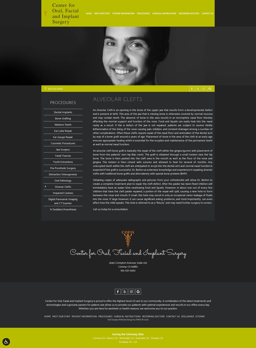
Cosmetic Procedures (63, 143)
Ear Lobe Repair (63, 130)
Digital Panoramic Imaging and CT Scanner (62, 201)
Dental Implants (63, 112)
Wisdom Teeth (63, 124)
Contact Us (207, 13)
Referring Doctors (189, 13)
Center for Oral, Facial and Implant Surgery (65, 13)
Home (89, 13)
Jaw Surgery (63, 149)
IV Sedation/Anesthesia (63, 209)
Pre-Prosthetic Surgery (63, 167)
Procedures (143, 13)
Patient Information (123, 13)
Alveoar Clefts (63, 186)
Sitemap (200, 316)
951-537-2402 (128, 270)
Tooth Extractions (63, 161)
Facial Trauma (63, 155)
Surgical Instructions (164, 13)
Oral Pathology (63, 180)
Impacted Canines (63, 192)
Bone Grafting (63, 118)
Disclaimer (187, 316)
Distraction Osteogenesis (63, 174)
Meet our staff (102, 13)
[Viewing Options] (6, 342)
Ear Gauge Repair (63, 136)
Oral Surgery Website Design (120, 319)
